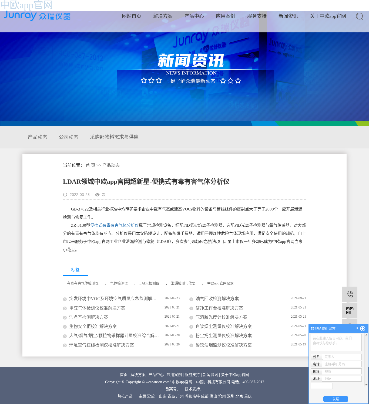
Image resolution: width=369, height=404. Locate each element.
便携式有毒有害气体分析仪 (114, 225)
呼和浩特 (192, 396)
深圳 (230, 396)
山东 (162, 396)
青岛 (171, 396)
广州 (180, 396)
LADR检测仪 (149, 283)
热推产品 (125, 396)
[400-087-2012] (349, 294)
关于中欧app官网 (328, 16)
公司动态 (68, 137)
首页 (124, 375)
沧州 (222, 396)
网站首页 (131, 16)
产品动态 (37, 137)
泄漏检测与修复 (183, 283)
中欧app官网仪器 (220, 283)
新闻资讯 (288, 16)
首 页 (90, 165)
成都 (205, 396)
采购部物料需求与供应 (114, 137)
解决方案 (163, 16)
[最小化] (362, 328)
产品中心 (194, 16)
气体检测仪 (119, 283)
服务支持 (257, 16)
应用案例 (225, 16)
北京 (239, 396)
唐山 (213, 396)
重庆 (248, 396)
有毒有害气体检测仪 (83, 283)
